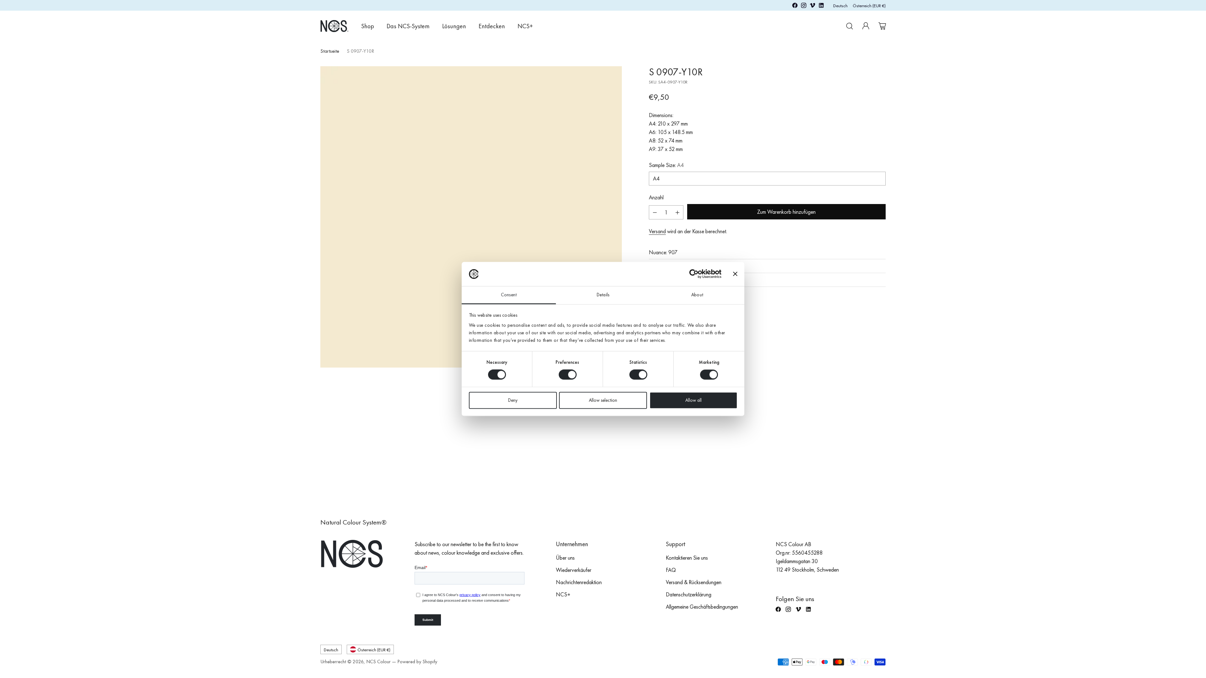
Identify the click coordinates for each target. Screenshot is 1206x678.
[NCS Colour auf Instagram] (804, 6)
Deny (513, 400)
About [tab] (697, 295)
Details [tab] (603, 295)
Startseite (329, 51)
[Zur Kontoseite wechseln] (866, 26)
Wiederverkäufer (573, 569)
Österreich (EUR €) (869, 5)
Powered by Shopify (417, 661)
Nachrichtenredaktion (579, 582)
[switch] (568, 375)
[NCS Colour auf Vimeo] (812, 6)
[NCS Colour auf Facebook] (795, 6)
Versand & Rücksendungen (693, 582)
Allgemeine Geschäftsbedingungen (702, 606)
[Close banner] (735, 274)
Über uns (565, 557)
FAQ (671, 569)
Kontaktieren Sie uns (687, 557)
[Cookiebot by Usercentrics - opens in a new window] (693, 274)
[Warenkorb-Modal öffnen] (882, 26)
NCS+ (563, 594)
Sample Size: (666, 165)
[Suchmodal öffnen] (850, 26)
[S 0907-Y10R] (471, 217)
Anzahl (656, 197)
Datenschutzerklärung (688, 594)
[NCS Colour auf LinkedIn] (821, 6)
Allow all (693, 400)
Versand (657, 231)
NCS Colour (378, 661)
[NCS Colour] (334, 26)
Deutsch (840, 5)
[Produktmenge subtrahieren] (654, 212)
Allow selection (603, 400)
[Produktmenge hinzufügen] (677, 212)
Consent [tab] (509, 295)
